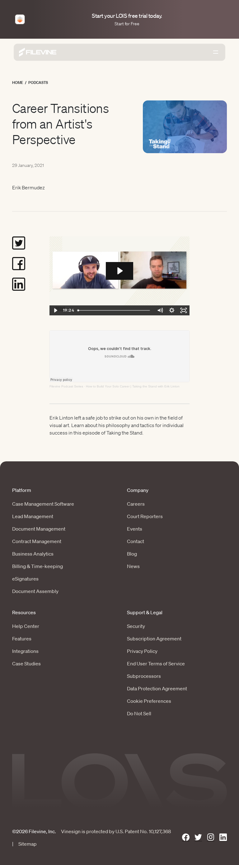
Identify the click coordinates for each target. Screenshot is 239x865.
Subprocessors (144, 676)
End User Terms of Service (156, 663)
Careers (136, 504)
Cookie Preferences (149, 701)
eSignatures (25, 579)
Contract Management (36, 541)
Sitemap (27, 844)
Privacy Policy (142, 651)
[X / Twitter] (198, 837)
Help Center (25, 626)
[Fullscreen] (184, 310)
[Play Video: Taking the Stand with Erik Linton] (119, 270)
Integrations (25, 651)
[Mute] (160, 310)
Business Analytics (33, 554)
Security (136, 626)
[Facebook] (186, 837)
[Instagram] (210, 837)
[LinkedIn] (223, 837)
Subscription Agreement (154, 638)
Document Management (38, 529)
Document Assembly (35, 591)
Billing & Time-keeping (37, 566)
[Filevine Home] (37, 52)
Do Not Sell (139, 713)
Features (21, 638)
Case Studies (26, 663)
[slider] (114, 310)
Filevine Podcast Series (66, 386)
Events (134, 529)
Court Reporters (145, 516)
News (133, 566)
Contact (135, 541)
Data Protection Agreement (157, 688)
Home (17, 82)
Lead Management (32, 516)
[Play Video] (55, 310)
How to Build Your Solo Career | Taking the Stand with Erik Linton (133, 386)
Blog (132, 554)
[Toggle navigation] (215, 52)
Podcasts (38, 82)
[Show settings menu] (172, 310)
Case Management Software (43, 504)
